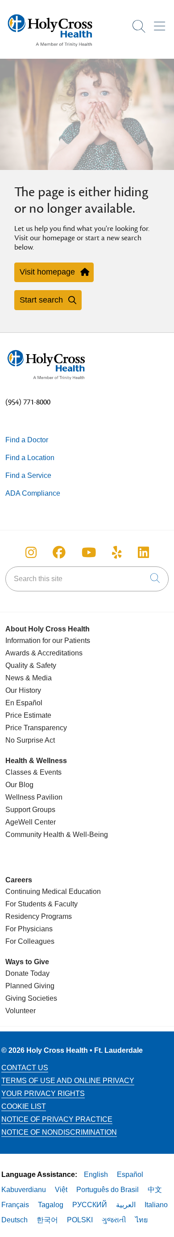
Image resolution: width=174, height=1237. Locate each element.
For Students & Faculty (41, 904)
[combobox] (87, 578)
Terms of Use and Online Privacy (67, 1080)
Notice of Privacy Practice (56, 1119)
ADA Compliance (32, 493)
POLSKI (80, 1220)
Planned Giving (29, 986)
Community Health (34, 834)
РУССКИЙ (89, 1205)
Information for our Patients (47, 640)
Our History (23, 690)
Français (15, 1205)
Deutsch (14, 1220)
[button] (161, 23)
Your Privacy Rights (43, 1093)
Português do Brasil (107, 1189)
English (96, 1174)
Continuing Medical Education (53, 891)
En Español (23, 703)
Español (130, 1174)
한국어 (47, 1220)
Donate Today (27, 973)
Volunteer (20, 1011)
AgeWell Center (30, 822)
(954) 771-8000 (27, 402)
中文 (155, 1189)
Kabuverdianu (23, 1189)
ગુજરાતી (114, 1220)
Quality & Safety (30, 665)
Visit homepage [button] (47, 271)
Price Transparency (36, 728)
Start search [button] (41, 299)
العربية (126, 1205)
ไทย (141, 1220)
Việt (61, 1189)
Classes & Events (33, 772)
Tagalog (50, 1205)
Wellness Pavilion (33, 797)
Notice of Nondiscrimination (59, 1132)
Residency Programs (38, 916)
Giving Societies (31, 998)
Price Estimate (28, 715)
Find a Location (29, 457)
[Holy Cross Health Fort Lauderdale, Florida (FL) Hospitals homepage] (50, 49)
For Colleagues (29, 941)
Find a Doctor (26, 440)
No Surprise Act (30, 740)
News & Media (28, 678)
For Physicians (29, 929)
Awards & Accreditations (44, 653)
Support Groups (30, 809)
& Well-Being (86, 834)
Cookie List (23, 1106)
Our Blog (19, 784)
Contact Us (24, 1067)
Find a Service (28, 475)
